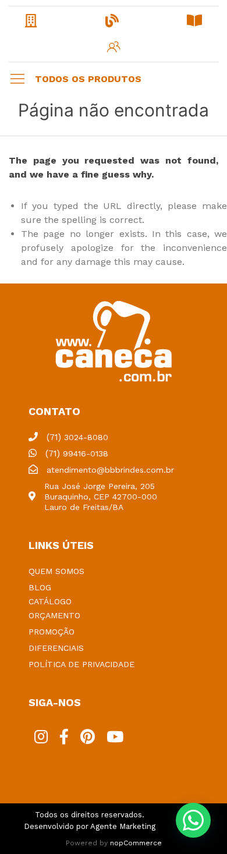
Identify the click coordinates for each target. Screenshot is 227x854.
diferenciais (56, 648)
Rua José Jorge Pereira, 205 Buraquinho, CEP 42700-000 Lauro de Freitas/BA (100, 496)
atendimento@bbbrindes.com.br (110, 469)
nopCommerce (136, 843)
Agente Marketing (122, 826)
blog (40, 587)
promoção (52, 631)
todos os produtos (88, 78)
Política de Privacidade (81, 664)
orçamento (54, 615)
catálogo (50, 601)
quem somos (56, 571)
